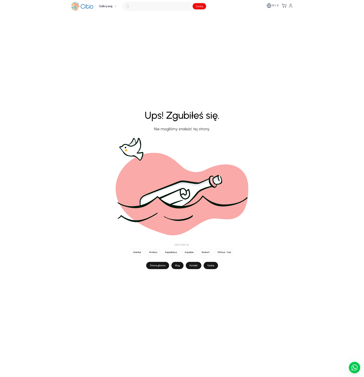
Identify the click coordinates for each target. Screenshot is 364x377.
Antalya (153, 252)
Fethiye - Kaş (224, 252)
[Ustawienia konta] (290, 5)
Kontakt (194, 265)
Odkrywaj (105, 6)
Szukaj (199, 6)
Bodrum (206, 252)
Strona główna (157, 265)
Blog (177, 265)
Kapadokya (171, 252)
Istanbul (137, 252)
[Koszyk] (284, 5)
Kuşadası (189, 252)
